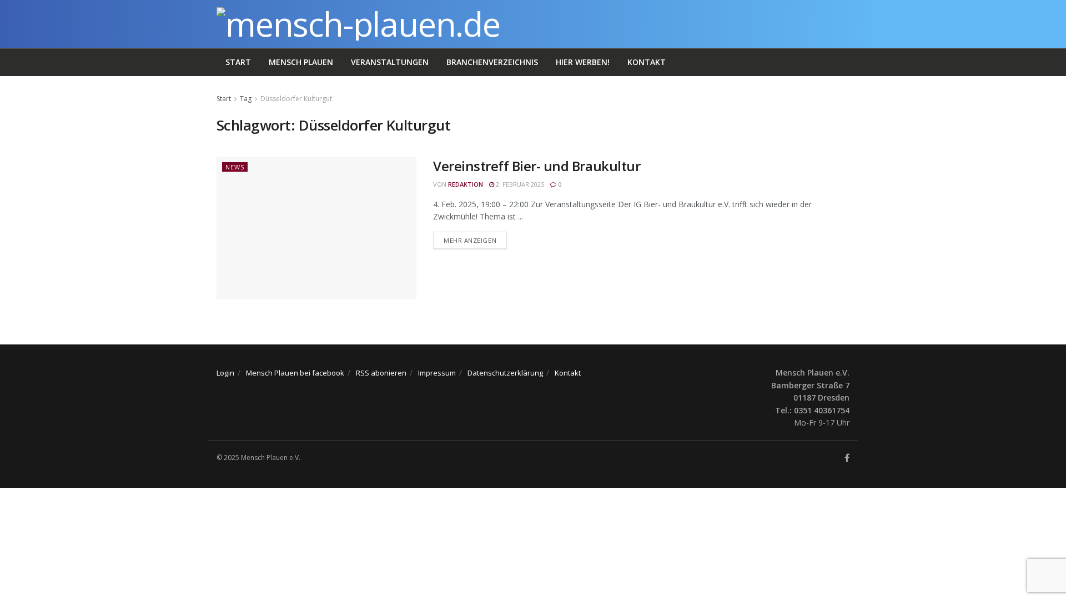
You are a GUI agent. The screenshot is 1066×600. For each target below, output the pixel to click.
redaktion (465, 184)
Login (225, 373)
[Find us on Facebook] (846, 458)
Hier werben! (583, 62)
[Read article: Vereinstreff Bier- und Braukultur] (316, 228)
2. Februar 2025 (519, 184)
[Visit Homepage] (358, 24)
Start (238, 62)
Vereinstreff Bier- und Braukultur (536, 166)
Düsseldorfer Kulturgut (296, 98)
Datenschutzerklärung (505, 373)
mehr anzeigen (475, 240)
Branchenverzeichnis (492, 62)
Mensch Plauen (301, 62)
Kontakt (646, 62)
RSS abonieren (381, 373)
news (234, 167)
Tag (246, 98)
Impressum (437, 373)
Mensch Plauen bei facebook (295, 373)
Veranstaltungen (390, 62)
